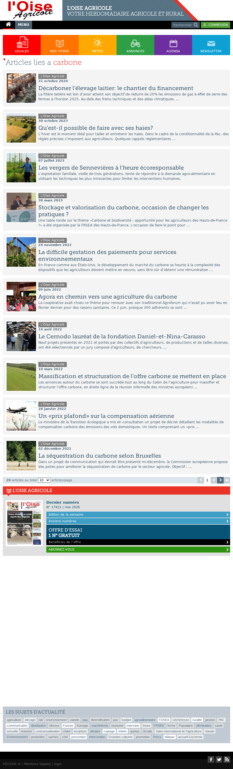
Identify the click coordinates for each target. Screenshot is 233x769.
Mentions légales (37, 764)
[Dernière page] (227, 480)
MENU (23, 25)
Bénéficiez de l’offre (65, 535)
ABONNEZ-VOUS (61, 549)
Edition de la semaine (66, 514)
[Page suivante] (220, 480)
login (58, 764)
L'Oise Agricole (53, 76)
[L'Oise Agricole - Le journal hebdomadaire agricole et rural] (99, 2)
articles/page (61, 480)
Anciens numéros (62, 521)
